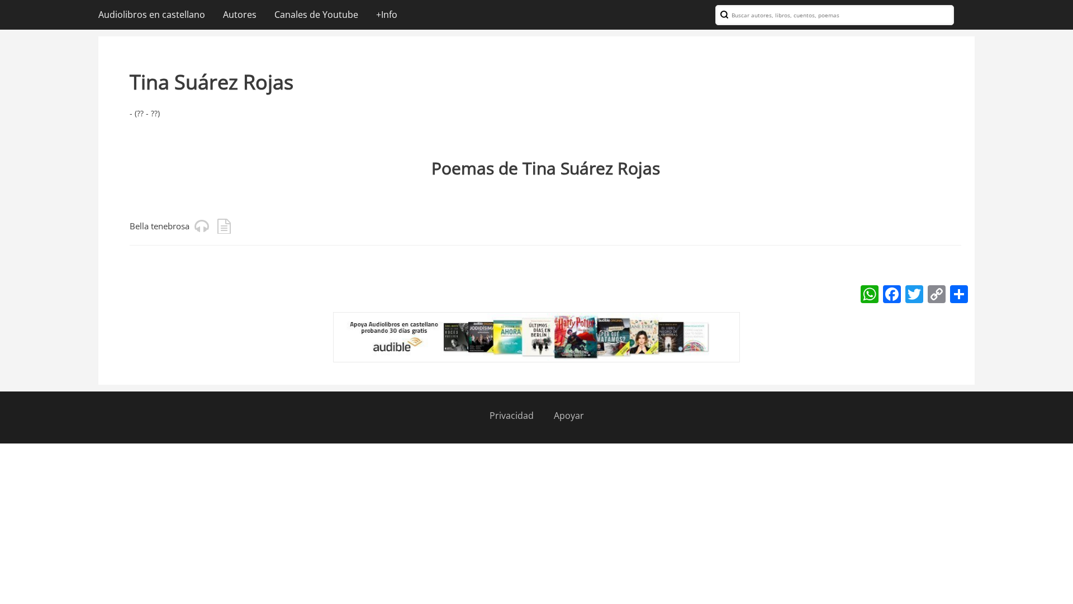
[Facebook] (892, 293)
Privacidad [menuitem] (512, 415)
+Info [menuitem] (386, 14)
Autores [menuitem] (240, 14)
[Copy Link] (936, 293)
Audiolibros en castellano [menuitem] (151, 14)
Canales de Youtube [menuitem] (316, 14)
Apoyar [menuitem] (569, 415)
